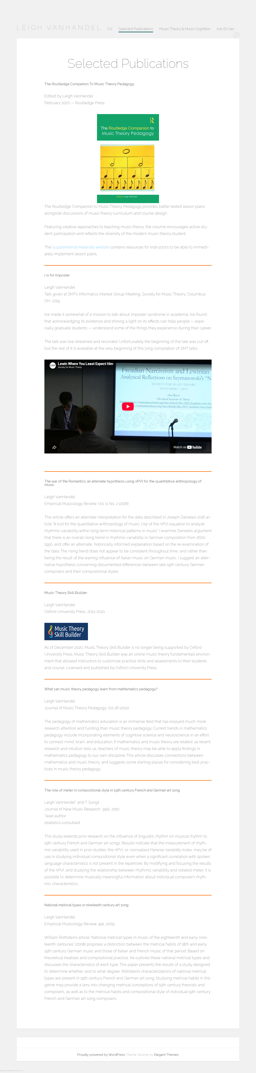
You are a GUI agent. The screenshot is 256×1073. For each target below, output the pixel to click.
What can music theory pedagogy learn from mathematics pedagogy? (100, 689)
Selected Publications (136, 29)
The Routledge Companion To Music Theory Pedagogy (89, 84)
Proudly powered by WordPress (101, 1054)
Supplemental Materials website (80, 247)
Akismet (22, 1070)
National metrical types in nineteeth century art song (86, 905)
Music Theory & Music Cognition (184, 29)
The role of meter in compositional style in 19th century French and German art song (112, 790)
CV (109, 29)
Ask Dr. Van (225, 29)
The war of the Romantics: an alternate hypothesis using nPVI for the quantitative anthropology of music (122, 483)
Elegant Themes (166, 1054)
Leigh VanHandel (59, 27)
